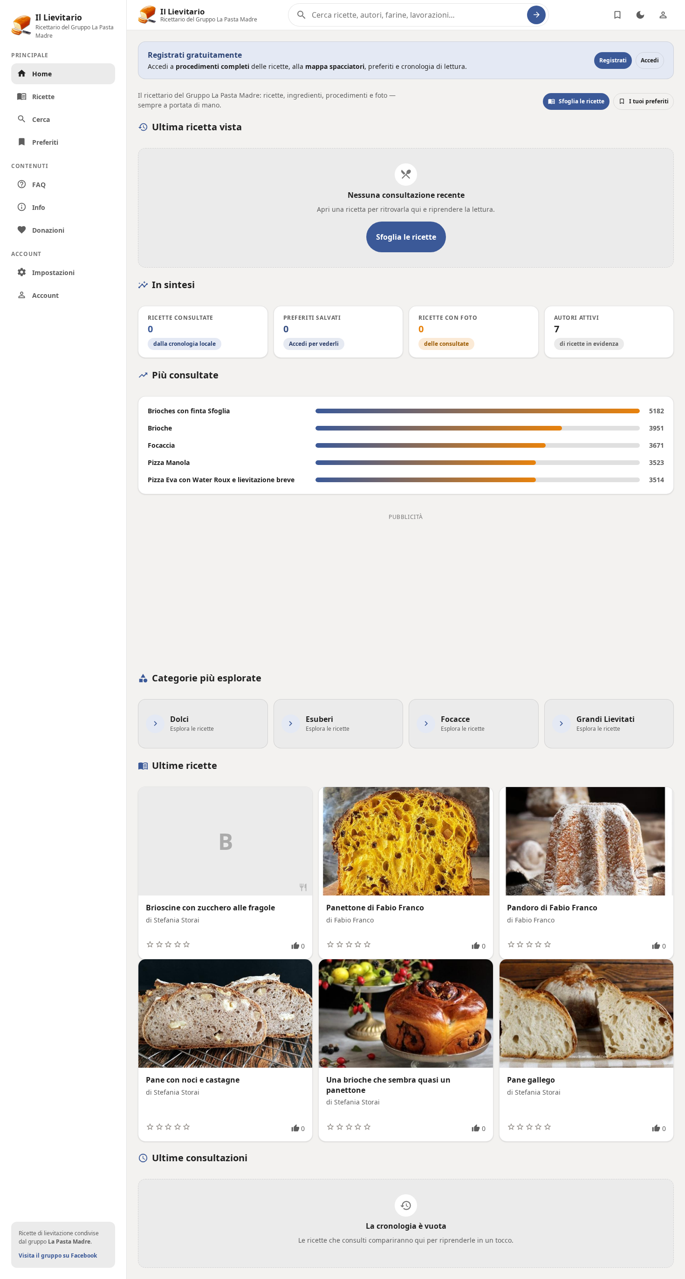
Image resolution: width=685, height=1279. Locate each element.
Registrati (613, 60)
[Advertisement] (406, 588)
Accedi (650, 60)
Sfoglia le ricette (576, 101)
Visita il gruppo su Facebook (58, 1255)
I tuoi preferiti (643, 101)
